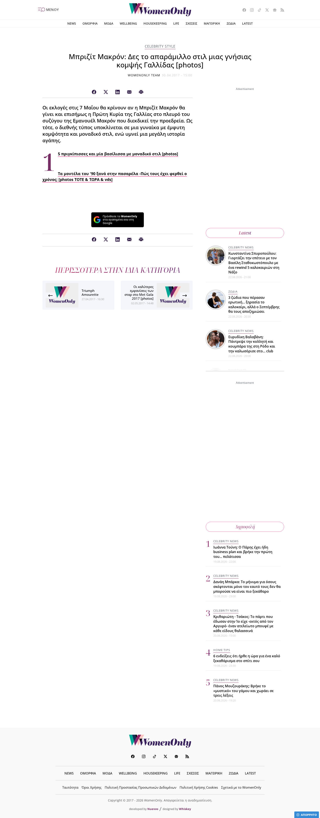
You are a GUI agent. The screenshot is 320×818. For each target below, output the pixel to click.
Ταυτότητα (70, 787)
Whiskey (185, 809)
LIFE (176, 23)
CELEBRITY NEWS (241, 247)
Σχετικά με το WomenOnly (241, 787)
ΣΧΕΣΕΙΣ (191, 23)
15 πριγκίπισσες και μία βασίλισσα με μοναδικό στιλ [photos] (118, 154)
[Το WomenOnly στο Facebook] (242, 10)
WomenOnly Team (144, 75)
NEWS (71, 23)
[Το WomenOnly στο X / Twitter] (265, 10)
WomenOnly (160, 741)
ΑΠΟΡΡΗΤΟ (309, 815)
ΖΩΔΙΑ (231, 23)
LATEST (247, 23)
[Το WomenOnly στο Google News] (273, 10)
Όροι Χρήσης (91, 787)
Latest (245, 233)
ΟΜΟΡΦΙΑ (90, 23)
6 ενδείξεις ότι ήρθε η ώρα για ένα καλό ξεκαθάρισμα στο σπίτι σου (246, 658)
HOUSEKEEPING (155, 23)
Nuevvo (152, 809)
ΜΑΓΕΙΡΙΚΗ (212, 23)
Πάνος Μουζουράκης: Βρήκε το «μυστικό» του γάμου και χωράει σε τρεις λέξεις (243, 691)
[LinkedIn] (117, 92)
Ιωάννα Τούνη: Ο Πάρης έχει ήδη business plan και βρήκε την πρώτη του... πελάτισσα (242, 552)
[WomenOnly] (160, 9)
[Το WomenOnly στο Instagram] (250, 10)
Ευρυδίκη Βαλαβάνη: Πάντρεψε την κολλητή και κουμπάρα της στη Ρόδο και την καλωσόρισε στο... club (251, 344)
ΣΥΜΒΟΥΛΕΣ (237, 370)
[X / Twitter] (105, 92)
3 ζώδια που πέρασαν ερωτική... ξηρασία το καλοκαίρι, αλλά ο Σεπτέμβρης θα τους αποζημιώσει (254, 304)
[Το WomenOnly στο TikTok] (257, 10)
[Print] (141, 92)
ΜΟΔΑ (108, 23)
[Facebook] (94, 92)
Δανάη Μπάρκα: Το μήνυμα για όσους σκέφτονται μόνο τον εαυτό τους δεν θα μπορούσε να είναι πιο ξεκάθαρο (247, 586)
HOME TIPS (221, 650)
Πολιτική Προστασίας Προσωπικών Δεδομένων (140, 787)
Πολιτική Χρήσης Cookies (199, 787)
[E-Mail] (129, 92)
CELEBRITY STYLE (160, 46)
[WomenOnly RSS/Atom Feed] (280, 10)
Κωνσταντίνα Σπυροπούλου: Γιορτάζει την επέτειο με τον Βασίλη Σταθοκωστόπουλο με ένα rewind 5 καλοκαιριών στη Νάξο (253, 262)
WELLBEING (128, 23)
